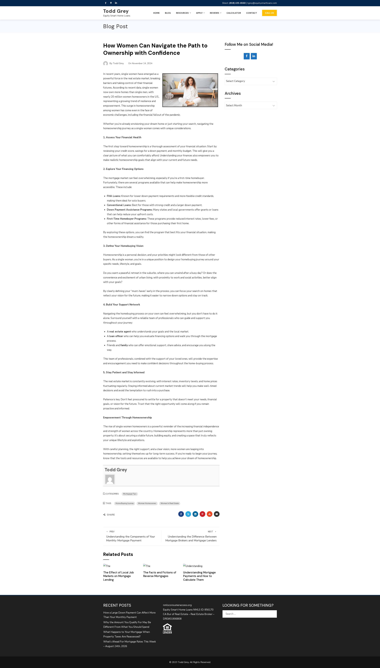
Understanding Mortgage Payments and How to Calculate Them (199, 576)
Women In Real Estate (170, 503)
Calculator (234, 13)
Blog (168, 13)
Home (156, 13)
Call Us (269, 13)
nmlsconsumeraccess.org (177, 605)
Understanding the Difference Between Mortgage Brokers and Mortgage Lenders (191, 536)
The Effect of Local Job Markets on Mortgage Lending (118, 576)
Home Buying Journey (125, 503)
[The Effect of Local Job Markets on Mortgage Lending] (106, 566)
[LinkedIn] (254, 56)
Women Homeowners (147, 503)
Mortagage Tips (129, 494)
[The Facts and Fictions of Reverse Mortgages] (146, 566)
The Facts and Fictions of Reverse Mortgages (159, 574)
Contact (251, 13)
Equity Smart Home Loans (116, 15)
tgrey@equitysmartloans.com (262, 2)
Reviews (214, 13)
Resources (182, 13)
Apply (199, 13)
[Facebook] (247, 56)
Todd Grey (116, 11)
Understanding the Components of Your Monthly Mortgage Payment (130, 536)
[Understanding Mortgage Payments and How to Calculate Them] (192, 566)
